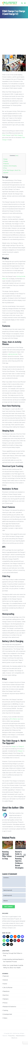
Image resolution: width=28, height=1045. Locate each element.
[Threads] (11, 941)
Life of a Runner (7, 987)
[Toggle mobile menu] (25, 2)
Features (6, 163)
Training (5, 1010)
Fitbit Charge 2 (6, 135)
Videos (5, 1018)
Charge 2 (14, 746)
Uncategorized (7, 1014)
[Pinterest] (18, 941)
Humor (5, 983)
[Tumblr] (15, 941)
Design (5, 159)
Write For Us (14, 1037)
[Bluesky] (11, 937)
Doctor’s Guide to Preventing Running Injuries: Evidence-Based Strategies (19, 859)
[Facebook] (4, 937)
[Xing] (4, 945)
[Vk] (22, 941)
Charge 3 (21, 746)
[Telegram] (7, 941)
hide (17, 155)
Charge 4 (20, 751)
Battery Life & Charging (10, 166)
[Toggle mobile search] (22, 2)
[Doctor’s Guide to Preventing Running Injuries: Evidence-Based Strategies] (20, 845)
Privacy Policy (11, 1035)
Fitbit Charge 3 (18, 135)
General (5, 980)
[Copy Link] (11, 945)
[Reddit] (15, 937)
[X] (8, 937)
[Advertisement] (14, 33)
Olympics (5, 999)
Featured (6, 976)
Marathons (6, 991)
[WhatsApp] (4, 941)
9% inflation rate (15, 719)
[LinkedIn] (19, 937)
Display (5, 161)
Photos (5, 1003)
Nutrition (6, 995)
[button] (3, 855)
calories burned (12, 354)
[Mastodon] (22, 937)
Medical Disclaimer (20, 1035)
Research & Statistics (9, 1006)
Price (5, 168)
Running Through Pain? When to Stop (7, 855)
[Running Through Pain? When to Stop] (7, 845)
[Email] (8, 945)
